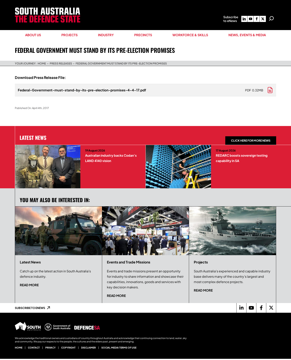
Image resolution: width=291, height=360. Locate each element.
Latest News (33, 137)
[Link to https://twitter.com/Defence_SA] (271, 308)
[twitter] (263, 19)
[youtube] (250, 19)
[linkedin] (244, 19)
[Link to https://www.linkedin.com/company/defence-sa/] (241, 308)
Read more (29, 285)
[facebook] (257, 19)
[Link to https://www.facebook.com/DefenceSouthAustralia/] (261, 308)
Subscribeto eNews (230, 18)
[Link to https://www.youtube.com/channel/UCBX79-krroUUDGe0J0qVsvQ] (251, 308)
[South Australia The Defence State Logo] (47, 9)
